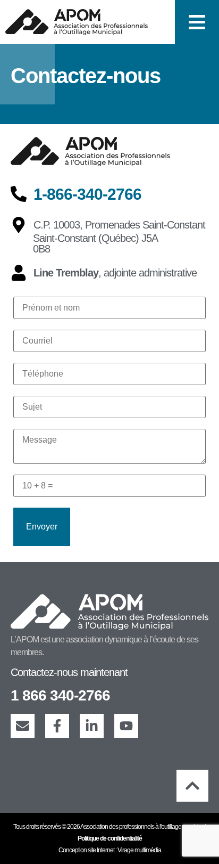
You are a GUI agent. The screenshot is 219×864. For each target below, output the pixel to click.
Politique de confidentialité (110, 838)
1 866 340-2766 (60, 695)
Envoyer (41, 526)
